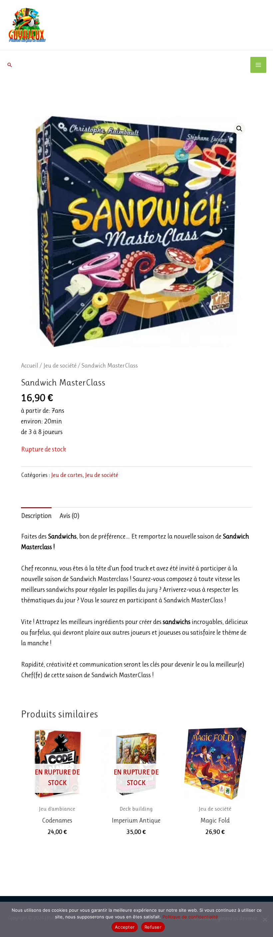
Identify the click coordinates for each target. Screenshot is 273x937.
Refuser (152, 927)
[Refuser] (264, 919)
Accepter (125, 927)
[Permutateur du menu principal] (258, 65)
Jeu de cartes (67, 475)
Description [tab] (36, 516)
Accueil (29, 365)
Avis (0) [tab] (70, 516)
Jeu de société (60, 365)
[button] (10, 65)
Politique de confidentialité (190, 916)
